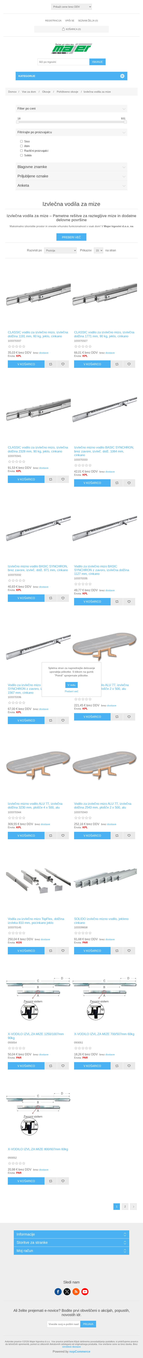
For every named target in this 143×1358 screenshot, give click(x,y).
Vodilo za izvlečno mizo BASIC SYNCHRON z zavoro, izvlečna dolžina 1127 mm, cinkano (101, 570)
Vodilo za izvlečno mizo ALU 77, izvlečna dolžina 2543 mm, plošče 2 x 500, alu (102, 805)
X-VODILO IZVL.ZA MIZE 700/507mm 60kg (104, 1034)
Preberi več (71, 237)
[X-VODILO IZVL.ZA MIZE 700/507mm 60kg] (104, 996)
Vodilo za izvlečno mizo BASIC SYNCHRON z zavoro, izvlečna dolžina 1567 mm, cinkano (35, 688)
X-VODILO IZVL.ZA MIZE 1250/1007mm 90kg (36, 1036)
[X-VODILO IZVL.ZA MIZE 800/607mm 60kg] (38, 1111)
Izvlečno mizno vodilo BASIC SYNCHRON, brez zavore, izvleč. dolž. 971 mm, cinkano (38, 568)
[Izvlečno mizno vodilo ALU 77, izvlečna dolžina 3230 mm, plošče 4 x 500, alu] (38, 765)
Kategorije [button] (26, 76)
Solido (28, 155)
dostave (43, 352)
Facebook (58, 1291)
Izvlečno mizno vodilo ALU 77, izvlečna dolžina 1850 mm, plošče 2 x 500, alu (101, 687)
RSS (76, 1291)
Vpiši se (69, 20)
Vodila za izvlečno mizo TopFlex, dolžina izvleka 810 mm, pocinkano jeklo (36, 920)
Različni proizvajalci (36, 150)
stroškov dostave (71, 1347)
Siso (27, 141)
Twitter (67, 1291)
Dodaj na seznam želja (63, 364)
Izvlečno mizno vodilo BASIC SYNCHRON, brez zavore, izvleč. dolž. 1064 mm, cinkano (104, 451)
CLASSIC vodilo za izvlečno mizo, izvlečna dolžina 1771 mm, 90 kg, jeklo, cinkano (104, 334)
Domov (12, 91)
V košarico (26, 364)
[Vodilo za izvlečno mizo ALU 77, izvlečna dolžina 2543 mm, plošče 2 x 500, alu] (104, 765)
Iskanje (97, 61)
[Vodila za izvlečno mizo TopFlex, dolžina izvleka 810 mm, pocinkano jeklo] (38, 881)
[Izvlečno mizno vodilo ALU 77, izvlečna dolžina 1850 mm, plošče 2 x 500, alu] (104, 647)
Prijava (88, 1324)
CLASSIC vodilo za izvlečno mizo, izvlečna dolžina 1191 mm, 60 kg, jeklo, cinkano (38, 334)
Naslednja (133, 1206)
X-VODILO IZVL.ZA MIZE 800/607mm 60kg (38, 1149)
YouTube (84, 1291)
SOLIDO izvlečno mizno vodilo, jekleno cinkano (101, 920)
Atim (27, 146)
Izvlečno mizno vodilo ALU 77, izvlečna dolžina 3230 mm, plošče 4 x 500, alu (35, 805)
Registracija (53, 20)
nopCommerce (79, 1351)
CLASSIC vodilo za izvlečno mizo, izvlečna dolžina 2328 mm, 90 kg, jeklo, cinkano (38, 449)
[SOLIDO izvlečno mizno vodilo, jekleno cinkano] (104, 881)
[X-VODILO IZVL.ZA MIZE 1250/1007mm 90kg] (38, 996)
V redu (71, 684)
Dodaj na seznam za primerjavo (51, 364)
